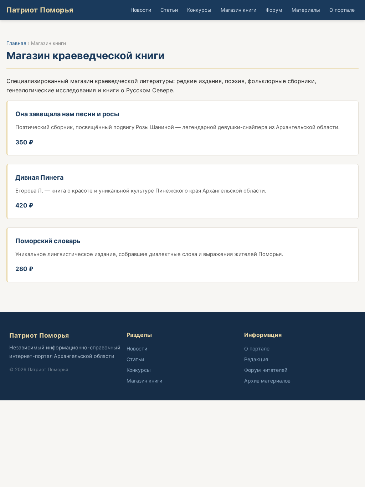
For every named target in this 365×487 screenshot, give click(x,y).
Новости (140, 10)
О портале (342, 10)
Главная (16, 43)
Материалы (306, 10)
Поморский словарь (48, 241)
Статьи (169, 10)
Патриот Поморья (40, 10)
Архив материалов (267, 381)
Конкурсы (199, 10)
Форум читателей (265, 370)
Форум (274, 10)
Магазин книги (238, 10)
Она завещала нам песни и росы (67, 114)
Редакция (256, 359)
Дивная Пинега (39, 177)
